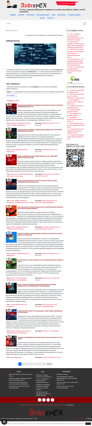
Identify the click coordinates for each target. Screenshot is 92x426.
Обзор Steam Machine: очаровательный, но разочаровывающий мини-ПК (20, 379)
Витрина (21, 15)
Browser (12, 331)
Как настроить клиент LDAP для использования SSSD (65, 387)
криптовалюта (19, 229)
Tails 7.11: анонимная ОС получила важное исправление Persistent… (42, 380)
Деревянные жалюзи (62, 374)
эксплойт (31, 202)
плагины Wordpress (12, 125)
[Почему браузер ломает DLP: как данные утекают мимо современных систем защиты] (11, 314)
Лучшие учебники (74, 15)
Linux (43, 357)
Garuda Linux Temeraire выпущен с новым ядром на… (44, 375)
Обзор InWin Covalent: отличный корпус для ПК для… (20, 375)
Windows (13, 227)
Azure (12, 174)
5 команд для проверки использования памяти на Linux (75, 137)
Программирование (48, 202)
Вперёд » (49, 364)
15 (44, 364)
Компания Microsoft (41, 229)
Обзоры (42, 18)
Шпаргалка (62, 15)
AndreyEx (89, 418)
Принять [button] (88, 423)
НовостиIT (38, 125)
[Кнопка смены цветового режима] (4, 422)
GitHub (12, 200)
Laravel (12, 304)
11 (37, 364)
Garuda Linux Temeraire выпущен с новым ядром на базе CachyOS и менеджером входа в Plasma (75, 53)
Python (44, 200)
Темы (53, 15)
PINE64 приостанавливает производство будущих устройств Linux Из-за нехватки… (43, 387)
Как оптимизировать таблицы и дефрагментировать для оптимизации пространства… (67, 378)
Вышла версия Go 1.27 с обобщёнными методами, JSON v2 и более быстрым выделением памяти (75, 62)
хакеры (20, 176)
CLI (15, 174)
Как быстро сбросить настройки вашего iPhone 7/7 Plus (67, 383)
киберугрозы (21, 123)
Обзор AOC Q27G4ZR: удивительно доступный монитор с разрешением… (19, 383)
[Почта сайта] (44, 400)
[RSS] (39, 400)
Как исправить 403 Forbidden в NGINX (74, 114)
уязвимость (22, 125)
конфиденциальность (21, 202)
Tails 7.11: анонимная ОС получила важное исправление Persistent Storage (75, 70)
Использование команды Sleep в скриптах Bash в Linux (75, 102)
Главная (13, 15)
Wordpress (13, 123)
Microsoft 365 (21, 174)
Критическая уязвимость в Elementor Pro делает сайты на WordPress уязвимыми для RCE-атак (75, 44)
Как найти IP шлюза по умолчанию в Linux (75, 106)
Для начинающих (43, 15)
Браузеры (56, 331)
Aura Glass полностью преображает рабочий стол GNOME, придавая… (43, 393)
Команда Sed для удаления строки (73, 110)
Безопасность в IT (54, 123)
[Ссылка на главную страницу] (34, 4)
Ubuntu (47, 357)
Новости (50, 18)
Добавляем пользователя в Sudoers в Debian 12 (75, 119)
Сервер (37, 280)
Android (12, 149)
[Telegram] (52, 400)
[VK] (48, 400)
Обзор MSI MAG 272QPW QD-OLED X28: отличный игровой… (19, 387)
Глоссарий (30, 15)
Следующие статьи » (13, 100)
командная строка (12, 176)
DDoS (11, 278)
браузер (18, 331)
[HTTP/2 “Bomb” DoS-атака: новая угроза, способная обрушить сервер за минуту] (11, 263)
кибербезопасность (21, 149)
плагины (28, 123)
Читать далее (10, 95)
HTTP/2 (16, 278)
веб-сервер (22, 278)
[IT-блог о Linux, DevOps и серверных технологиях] (12, 4)
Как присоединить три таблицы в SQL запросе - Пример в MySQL (75, 131)
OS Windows (45, 227)
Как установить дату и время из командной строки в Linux (75, 125)
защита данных (26, 331)
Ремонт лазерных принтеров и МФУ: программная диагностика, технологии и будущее (75, 37)
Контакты (70, 405)
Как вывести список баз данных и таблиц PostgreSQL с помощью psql (75, 96)
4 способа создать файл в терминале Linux (75, 91)
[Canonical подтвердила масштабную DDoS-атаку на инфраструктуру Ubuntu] (11, 341)
